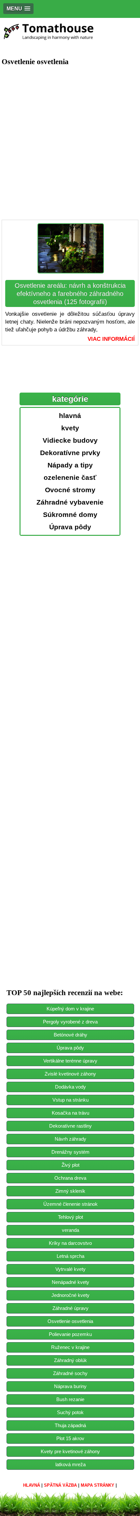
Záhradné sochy (70, 1373)
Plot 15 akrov (70, 1438)
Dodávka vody (70, 1087)
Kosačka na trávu (70, 1113)
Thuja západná (70, 1425)
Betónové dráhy (70, 1034)
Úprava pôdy (70, 1047)
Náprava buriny (70, 1386)
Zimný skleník (70, 1191)
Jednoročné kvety (70, 1295)
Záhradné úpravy (70, 1308)
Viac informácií (111, 339)
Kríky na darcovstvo (70, 1243)
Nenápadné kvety (70, 1282)
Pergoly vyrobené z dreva (70, 1021)
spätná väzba (60, 1485)
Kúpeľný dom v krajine (70, 1008)
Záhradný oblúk (70, 1360)
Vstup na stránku (70, 1100)
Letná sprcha (70, 1256)
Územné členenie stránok (70, 1204)
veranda (70, 1230)
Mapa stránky (97, 1485)
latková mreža (70, 1464)
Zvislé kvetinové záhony (70, 1074)
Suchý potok (70, 1412)
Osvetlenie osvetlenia (70, 1321)
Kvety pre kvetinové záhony (70, 1451)
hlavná (31, 1485)
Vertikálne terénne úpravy (70, 1061)
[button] (18, 8)
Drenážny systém (70, 1152)
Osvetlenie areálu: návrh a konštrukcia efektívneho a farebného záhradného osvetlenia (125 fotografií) (70, 293)
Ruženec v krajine (70, 1347)
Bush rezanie (70, 1399)
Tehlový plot (70, 1217)
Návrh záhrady (70, 1139)
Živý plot (70, 1165)
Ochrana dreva (70, 1178)
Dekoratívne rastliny (70, 1126)
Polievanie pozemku (70, 1334)
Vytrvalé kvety (70, 1269)
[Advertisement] (70, 143)
